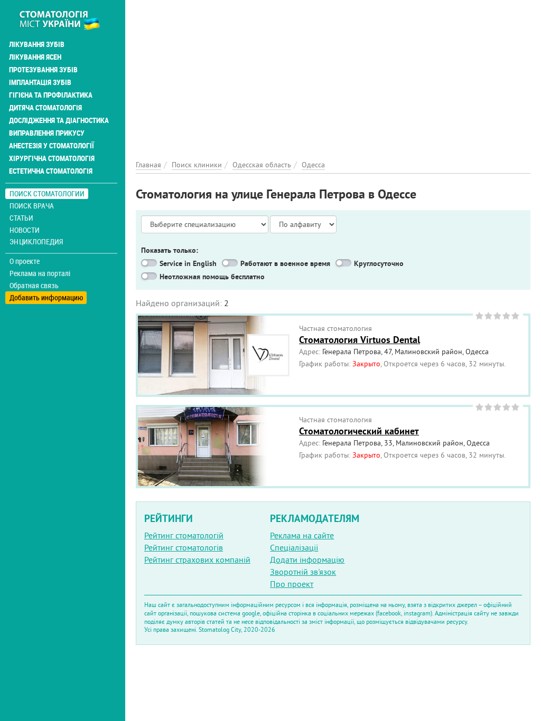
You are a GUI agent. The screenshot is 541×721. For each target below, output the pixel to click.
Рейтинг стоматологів (183, 547)
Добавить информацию (46, 297)
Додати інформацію (307, 559)
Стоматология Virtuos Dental (359, 340)
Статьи (21, 218)
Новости (25, 230)
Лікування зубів (36, 44)
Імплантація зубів (40, 82)
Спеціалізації (294, 547)
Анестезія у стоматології (51, 145)
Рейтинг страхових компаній (197, 559)
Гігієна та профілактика (50, 95)
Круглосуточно (379, 263)
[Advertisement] (333, 74)
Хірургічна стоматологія (52, 158)
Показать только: (169, 250)
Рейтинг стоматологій (183, 535)
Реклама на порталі (40, 273)
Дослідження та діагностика (59, 120)
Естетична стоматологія (50, 171)
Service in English (188, 263)
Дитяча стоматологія (45, 107)
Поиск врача (32, 206)
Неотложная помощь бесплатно (212, 276)
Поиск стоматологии (47, 193)
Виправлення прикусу (47, 133)
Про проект (291, 583)
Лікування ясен (35, 57)
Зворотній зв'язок (303, 571)
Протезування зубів (43, 69)
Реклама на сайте (302, 535)
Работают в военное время (285, 263)
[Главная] (65, 19)
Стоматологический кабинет (359, 431)
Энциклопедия (36, 241)
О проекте (25, 261)
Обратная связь (34, 285)
